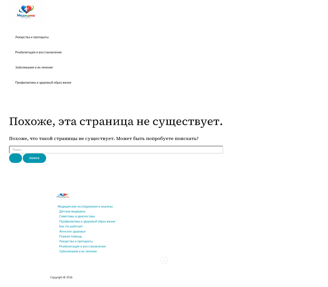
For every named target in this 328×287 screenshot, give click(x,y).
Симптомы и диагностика (77, 216)
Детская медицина (72, 211)
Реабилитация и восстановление (38, 52)
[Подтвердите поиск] (15, 158)
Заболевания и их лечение (34, 67)
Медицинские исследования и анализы (85, 206)
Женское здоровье (72, 231)
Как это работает (71, 226)
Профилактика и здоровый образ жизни (43, 82)
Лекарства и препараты (32, 37)
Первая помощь (70, 236)
